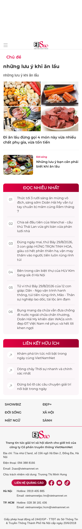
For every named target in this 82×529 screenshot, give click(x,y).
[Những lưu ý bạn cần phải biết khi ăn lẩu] (18, 165)
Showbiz (13, 404)
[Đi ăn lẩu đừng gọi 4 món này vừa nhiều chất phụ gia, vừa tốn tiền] (41, 106)
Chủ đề (13, 57)
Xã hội (48, 412)
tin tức (39, 353)
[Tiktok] (67, 483)
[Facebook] (51, 483)
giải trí (66, 384)
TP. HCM (8, 502)
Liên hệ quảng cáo (29, 482)
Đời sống (41, 156)
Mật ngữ (12, 420)
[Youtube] (59, 483)
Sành (47, 420)
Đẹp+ (47, 404)
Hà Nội (7, 491)
